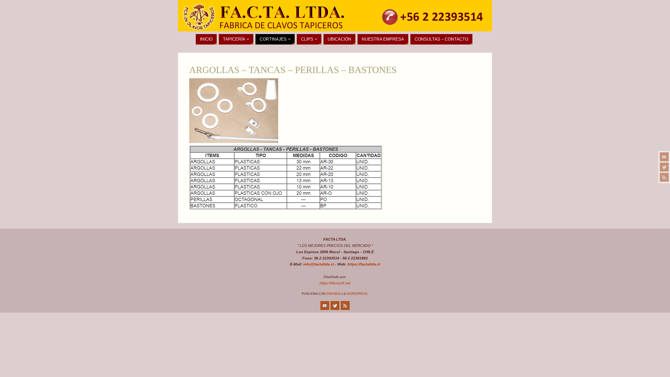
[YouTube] (664, 156)
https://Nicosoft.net (335, 283)
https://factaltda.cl (364, 264)
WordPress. (357, 294)
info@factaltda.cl (318, 264)
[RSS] (664, 177)
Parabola (335, 294)
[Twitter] (664, 167)
